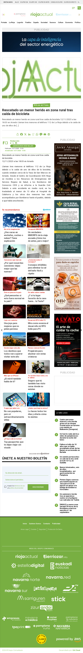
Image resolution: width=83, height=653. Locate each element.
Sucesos (53, 22)
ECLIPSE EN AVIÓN (43, 2)
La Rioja (12, 22)
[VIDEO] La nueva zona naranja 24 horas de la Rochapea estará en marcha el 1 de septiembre (67, 508)
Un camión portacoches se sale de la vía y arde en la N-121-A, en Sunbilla (67, 460)
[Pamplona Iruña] (41, 627)
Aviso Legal (25, 529)
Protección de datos (55, 529)
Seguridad (42, 529)
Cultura (60, 22)
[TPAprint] (21, 627)
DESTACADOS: (8, 2)
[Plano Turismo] (71, 619)
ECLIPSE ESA (24, 2)
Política (77, 22)
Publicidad (56, 524)
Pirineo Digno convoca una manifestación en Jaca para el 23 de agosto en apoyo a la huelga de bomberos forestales (67, 484)
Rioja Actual (41, 105)
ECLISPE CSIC (33, 2)
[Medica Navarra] (31, 619)
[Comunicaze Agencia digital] (41, 539)
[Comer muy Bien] (51, 619)
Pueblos (28, 22)
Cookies (34, 529)
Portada (4, 22)
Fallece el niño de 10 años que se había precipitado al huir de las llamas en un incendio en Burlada (68, 448)
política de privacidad (16, 488)
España (36, 22)
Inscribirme (38, 487)
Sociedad (44, 22)
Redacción (14, 141)
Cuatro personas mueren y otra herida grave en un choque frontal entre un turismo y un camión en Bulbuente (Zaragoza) (68, 424)
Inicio (25, 524)
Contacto (46, 524)
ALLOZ (17, 2)
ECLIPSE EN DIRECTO (70, 2)
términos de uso (20, 486)
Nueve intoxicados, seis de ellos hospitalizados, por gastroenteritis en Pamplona (67, 471)
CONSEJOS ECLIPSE (57, 2)
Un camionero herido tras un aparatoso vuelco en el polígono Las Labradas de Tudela (67, 497)
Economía (69, 22)
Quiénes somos (35, 524)
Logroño (20, 22)
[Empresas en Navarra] (11, 619)
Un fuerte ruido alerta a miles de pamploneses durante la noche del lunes (67, 437)
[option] (42, 14)
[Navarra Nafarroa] (61, 627)
